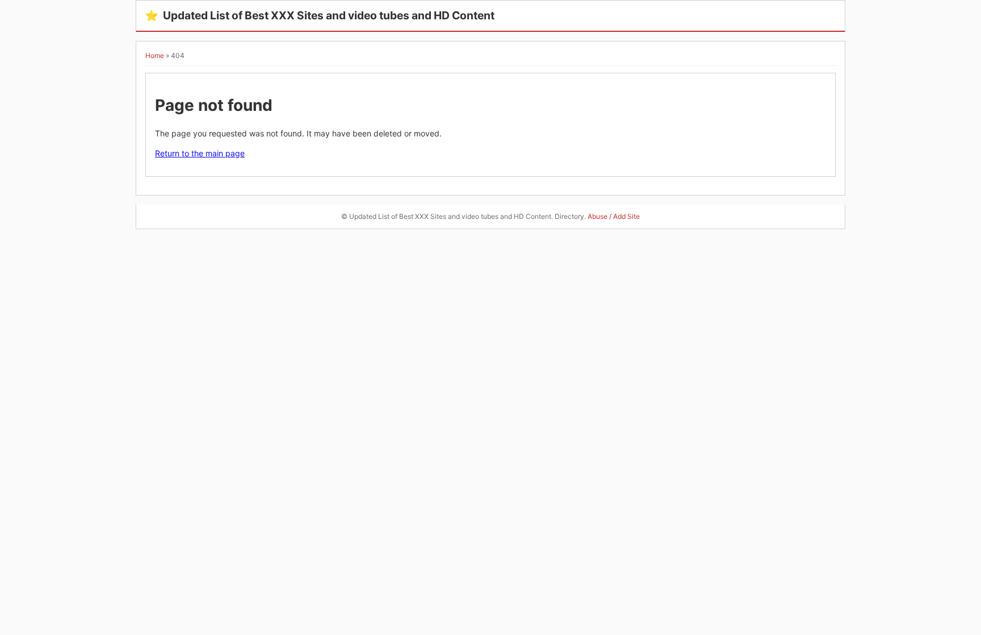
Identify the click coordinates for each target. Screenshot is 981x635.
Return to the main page (200, 153)
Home (154, 55)
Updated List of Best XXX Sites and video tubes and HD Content (319, 15)
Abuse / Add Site (614, 216)
